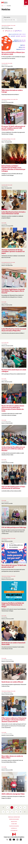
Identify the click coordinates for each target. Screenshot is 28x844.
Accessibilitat (14, 830)
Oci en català (13, 25)
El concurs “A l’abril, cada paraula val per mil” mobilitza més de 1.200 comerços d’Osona (13, 128)
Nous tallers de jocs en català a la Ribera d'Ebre (12, 757)
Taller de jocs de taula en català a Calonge (12, 91)
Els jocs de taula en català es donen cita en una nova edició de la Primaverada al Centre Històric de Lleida (13, 408)
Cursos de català (4, 63)
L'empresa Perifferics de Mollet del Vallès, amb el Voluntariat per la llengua (13, 604)
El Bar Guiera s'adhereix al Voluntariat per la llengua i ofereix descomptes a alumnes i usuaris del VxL (14, 719)
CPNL (17, 99)
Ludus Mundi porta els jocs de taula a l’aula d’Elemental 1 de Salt (13, 212)
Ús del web (14, 823)
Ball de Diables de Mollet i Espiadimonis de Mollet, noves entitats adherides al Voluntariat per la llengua (13, 168)
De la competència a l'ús (6, 262)
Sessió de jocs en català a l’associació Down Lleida (13, 643)
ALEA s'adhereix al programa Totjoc (13, 794)
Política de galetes (14, 826)
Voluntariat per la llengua (6, 25)
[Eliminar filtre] (16, 19)
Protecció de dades (14, 819)
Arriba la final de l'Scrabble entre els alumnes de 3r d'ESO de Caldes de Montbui (13, 448)
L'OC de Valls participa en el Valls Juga (14, 527)
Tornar (24, 5)
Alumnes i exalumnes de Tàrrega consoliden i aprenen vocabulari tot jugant (13, 251)
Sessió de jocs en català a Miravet (12, 682)
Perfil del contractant (14, 817)
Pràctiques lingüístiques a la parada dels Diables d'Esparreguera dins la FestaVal (13, 291)
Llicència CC (14, 828)
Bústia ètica (14, 821)
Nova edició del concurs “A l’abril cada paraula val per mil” (14, 566)
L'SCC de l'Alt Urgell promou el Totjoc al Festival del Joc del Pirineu (13, 487)
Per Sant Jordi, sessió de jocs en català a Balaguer (14, 370)
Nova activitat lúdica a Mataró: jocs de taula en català (13, 53)
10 (20, 811)
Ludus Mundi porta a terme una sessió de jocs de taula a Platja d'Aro (14, 329)
